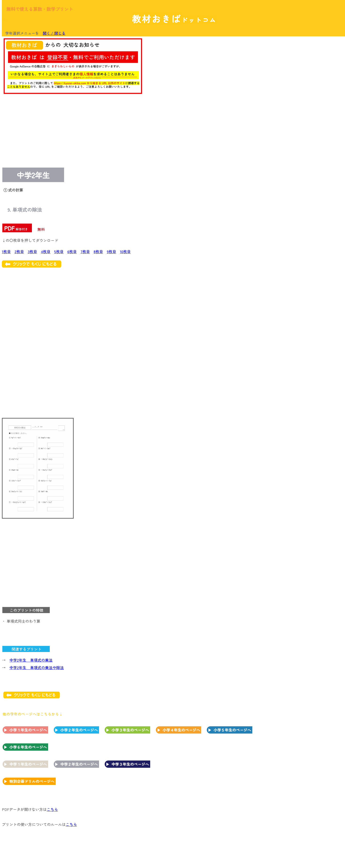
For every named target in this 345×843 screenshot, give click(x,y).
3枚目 (32, 251)
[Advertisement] (305, 109)
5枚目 (59, 251)
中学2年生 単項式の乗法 (31, 660)
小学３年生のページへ (130, 730)
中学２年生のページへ (79, 764)
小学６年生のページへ (28, 747)
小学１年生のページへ (28, 730)
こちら (52, 809)
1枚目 (6, 251)
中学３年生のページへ (130, 764)
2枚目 (19, 251)
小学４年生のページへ (181, 730)
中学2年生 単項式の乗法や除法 (36, 667)
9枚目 (111, 251)
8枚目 (98, 251)
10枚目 (125, 251)
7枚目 (85, 251)
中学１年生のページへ (28, 764)
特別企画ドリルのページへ (31, 781)
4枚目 (45, 251)
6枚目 (72, 251)
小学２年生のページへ (79, 730)
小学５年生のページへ (232, 730)
